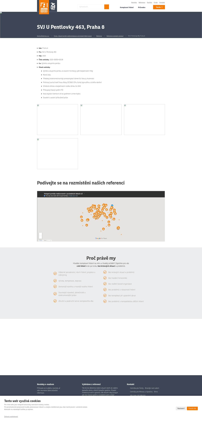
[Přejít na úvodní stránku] (47, 7)
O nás (156, 2)
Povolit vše (192, 408)
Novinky (134, 2)
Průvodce (141, 7)
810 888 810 (141, 395)
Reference (142, 2)
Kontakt (162, 2)
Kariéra (149, 2)
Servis (158, 7)
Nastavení (181, 408)
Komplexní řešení (127, 7)
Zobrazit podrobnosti (11, 417)
